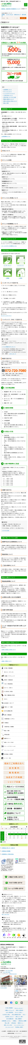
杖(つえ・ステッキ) (19, 1008)
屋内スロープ (17, 14)
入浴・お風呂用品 (9, 1012)
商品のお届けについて (8, 99)
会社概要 (4, 1031)
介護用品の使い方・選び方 (8, 847)
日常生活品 (13, 1022)
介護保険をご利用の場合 (8, 854)
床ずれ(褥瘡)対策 (9, 1018)
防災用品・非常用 (19, 1027)
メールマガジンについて (9, 93)
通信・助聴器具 (18, 1018)
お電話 (16, 991)
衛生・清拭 (7, 1022)
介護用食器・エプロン (6, 1020)
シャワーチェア (9, 14)
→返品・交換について (6, 661)
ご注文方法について (8, 95)
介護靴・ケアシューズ (9, 1010)
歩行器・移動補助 (9, 1007)
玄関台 (3, 14)
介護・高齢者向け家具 (16, 1014)
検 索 (23, 18)
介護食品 (14, 1020)
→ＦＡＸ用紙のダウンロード (8, 346)
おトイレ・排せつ (18, 1012)
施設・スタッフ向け (8, 1024)
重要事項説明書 (11, 1033)
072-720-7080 (9, 970)
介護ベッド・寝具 (19, 1016)
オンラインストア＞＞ (6, 315)
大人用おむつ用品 (6, 1014)
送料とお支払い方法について (10, 101)
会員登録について (7, 89)
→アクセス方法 (5, 530)
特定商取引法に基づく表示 (12, 1031)
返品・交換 (6, 103)
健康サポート (20, 1022)
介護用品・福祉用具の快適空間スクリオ (10, 9)
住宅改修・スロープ (9, 1016)
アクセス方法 (3, 987)
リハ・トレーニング (9, 1027)
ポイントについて (7, 91)
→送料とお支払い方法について (8, 649)
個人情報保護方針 (23, 1031)
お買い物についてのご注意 (9, 97)
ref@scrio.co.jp (13, 974)
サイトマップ (18, 1033)
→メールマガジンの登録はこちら (9, 246)
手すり (24, 1014)
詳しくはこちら (5, 914)
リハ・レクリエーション (19, 1024)
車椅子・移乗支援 (19, 1010)
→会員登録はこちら (5, 136)
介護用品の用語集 (6, 851)
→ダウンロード (12, 353)
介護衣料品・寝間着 (22, 1020)
